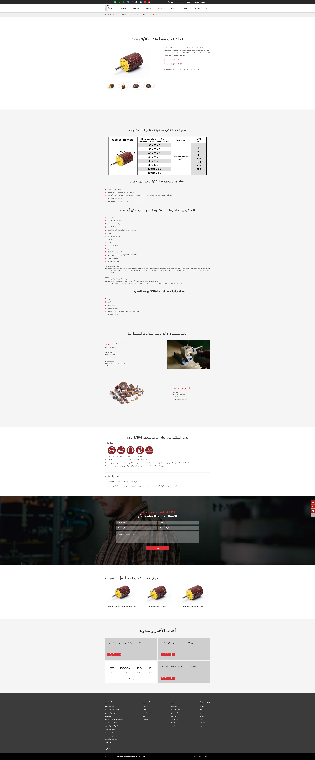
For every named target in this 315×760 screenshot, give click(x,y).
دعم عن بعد (174, 716)
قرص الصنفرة (109, 732)
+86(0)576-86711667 (184, 2)
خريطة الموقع (195, 756)
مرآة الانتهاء (108, 749)
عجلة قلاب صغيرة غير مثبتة (112, 709)
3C (144, 716)
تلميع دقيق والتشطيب (111, 739)
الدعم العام (174, 706)
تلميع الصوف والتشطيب (111, 726)
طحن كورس (108, 742)
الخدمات (160, 8)
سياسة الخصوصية (205, 756)
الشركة (148, 8)
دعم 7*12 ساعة (175, 709)
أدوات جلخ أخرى (109, 736)
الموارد (173, 8)
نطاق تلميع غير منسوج (111, 713)
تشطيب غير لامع (109, 745)
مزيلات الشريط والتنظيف (112, 722)
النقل (144, 706)
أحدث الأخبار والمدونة (157, 630)
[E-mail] (313, 502)
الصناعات (136, 8)
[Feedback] (313, 515)
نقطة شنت (108, 716)
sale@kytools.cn (200, 2)
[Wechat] (313, 511)
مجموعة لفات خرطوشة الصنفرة (114, 719)
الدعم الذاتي (174, 713)
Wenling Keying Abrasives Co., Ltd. (128, 756)
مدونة (201, 726)
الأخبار (185, 8)
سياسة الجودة (175, 726)
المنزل (109, 14)
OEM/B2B (174, 719)
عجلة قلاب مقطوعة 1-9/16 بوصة (149, 14)
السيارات (145, 719)
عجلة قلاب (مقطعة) (133, 14)
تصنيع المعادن (147, 709)
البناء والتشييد (147, 713)
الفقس (202, 719)
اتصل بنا (197, 8)
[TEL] (313, 506)
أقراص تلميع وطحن (110, 729)
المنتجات (123, 8)
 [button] (154, 86)
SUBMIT (158, 548)
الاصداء (173, 722)
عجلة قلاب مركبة (122, 14)
